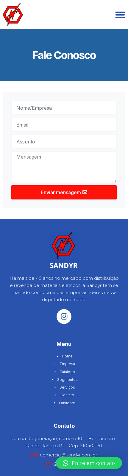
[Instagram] (64, 316)
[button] (89, 463)
